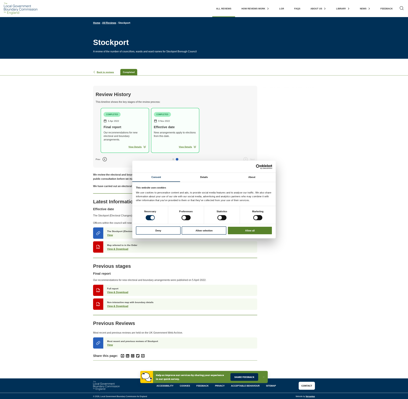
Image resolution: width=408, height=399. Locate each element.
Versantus (310, 396)
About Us (316, 8)
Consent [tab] (156, 177)
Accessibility (165, 385)
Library (341, 8)
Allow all (250, 230)
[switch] (186, 217)
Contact (306, 385)
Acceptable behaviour (245, 385)
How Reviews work (253, 8)
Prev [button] (98, 159)
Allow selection (204, 230)
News (363, 8)
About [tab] (251, 177)
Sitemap (271, 385)
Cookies (185, 385)
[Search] (401, 9)
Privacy (220, 385)
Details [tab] (204, 177)
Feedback (386, 8)
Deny (158, 230)
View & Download (117, 249)
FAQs (297, 8)
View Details (135, 147)
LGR (281, 8)
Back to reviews (105, 72)
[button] (173, 159)
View (110, 235)
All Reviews (223, 8)
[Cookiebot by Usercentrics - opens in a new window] (258, 166)
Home (96, 23)
